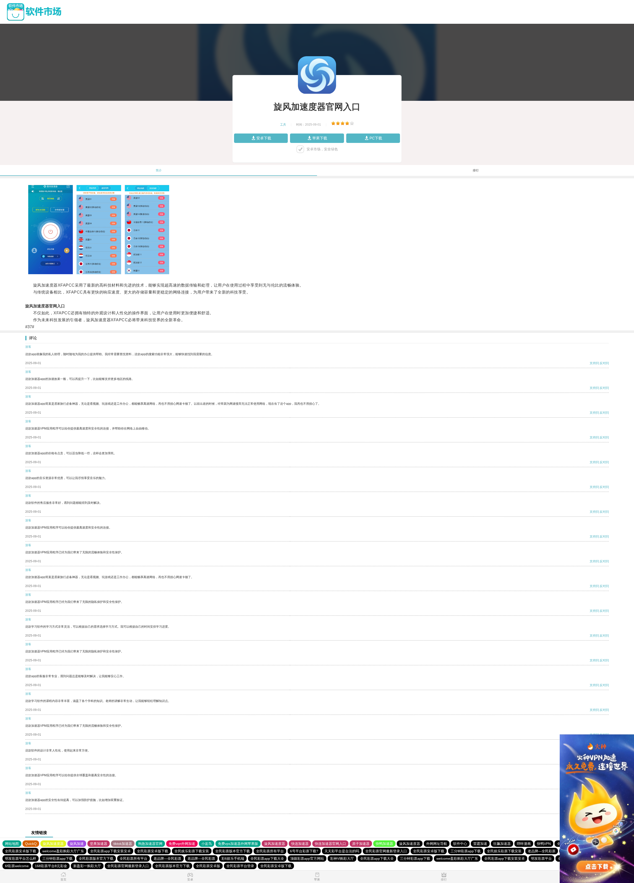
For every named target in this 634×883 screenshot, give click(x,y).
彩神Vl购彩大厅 (342, 858)
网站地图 (12, 844)
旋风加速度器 (53, 844)
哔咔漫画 (524, 844)
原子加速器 (361, 844)
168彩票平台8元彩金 (51, 866)
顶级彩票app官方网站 (307, 858)
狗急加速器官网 (150, 844)
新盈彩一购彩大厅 (87, 866)
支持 (593, 363)
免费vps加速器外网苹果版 (238, 844)
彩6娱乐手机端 (232, 858)
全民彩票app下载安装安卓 (110, 851)
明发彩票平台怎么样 (20, 858)
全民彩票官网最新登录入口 (386, 851)
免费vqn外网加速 (182, 844)
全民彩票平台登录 (240, 866)
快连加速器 (300, 844)
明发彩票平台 (541, 858)
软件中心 (460, 844)
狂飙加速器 (502, 844)
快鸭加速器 (384, 844)
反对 (603, 363)
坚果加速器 (98, 844)
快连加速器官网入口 (330, 844)
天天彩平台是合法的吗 (341, 851)
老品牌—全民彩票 (541, 851)
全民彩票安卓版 (208, 866)
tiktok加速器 (122, 844)
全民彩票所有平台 (270, 851)
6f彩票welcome (17, 866)
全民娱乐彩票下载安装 (191, 851)
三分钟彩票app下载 (465, 851)
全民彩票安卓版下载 (20, 851)
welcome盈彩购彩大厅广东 (63, 851)
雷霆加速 (480, 844)
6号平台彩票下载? (304, 851)
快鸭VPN (544, 844)
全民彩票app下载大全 (267, 858)
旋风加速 (77, 844)
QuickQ (31, 844)
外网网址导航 (436, 844)
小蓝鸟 (206, 844)
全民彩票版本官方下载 (232, 851)
